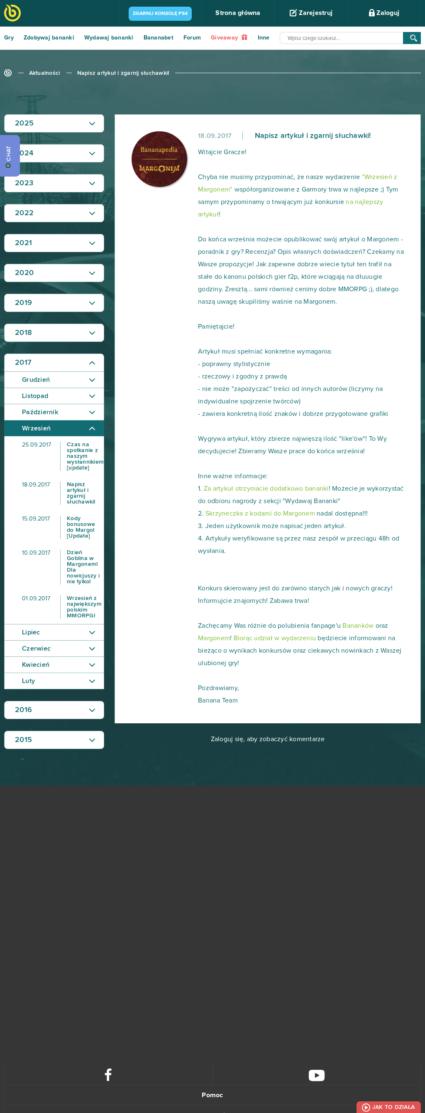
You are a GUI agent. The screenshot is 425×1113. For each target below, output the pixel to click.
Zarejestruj (314, 13)
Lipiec (31, 632)
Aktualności (44, 73)
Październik (40, 412)
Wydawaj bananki (109, 38)
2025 (24, 123)
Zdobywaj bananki (49, 38)
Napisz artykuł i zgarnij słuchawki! (123, 73)
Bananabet (158, 38)
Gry (9, 38)
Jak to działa (393, 1107)
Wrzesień (36, 428)
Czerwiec (36, 648)
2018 (23, 333)
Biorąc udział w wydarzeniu (275, 638)
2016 (23, 710)
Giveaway (225, 38)
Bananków (357, 625)
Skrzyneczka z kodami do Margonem (260, 513)
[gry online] (12, 14)
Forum (192, 38)
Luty (28, 681)
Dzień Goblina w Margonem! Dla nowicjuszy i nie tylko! (61, 567)
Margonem (214, 638)
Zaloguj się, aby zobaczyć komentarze (268, 739)
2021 (23, 243)
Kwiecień (35, 664)
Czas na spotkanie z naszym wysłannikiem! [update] (63, 456)
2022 (24, 213)
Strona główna (237, 13)
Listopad (35, 396)
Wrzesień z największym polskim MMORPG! (62, 607)
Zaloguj (387, 13)
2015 (23, 740)
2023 (24, 183)
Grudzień (36, 379)
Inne (264, 38)
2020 (24, 273)
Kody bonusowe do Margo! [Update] (58, 527)
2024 (24, 153)
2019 (23, 303)
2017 (23, 362)
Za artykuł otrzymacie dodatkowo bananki (266, 488)
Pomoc (212, 1095)
